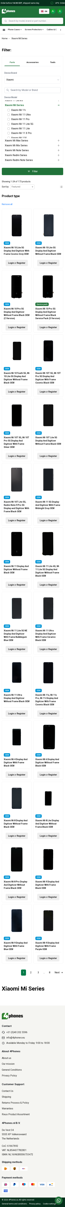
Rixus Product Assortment (16, 1114)
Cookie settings (49, 1204)
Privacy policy (35, 1204)
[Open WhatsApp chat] (59, 1201)
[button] (7, 204)
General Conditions (12, 1069)
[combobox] (35, 21)
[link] (23, 973)
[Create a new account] (52, 11)
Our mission (8, 1063)
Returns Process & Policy (15, 1102)
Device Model (10, 97)
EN (46, 11)
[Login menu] (60, 11)
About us (6, 1058)
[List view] (61, 187)
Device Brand (10, 73)
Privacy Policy (9, 1075)
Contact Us (7, 1091)
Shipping (6, 1096)
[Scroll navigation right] (61, 30)
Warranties (7, 1108)
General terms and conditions (14, 1204)
